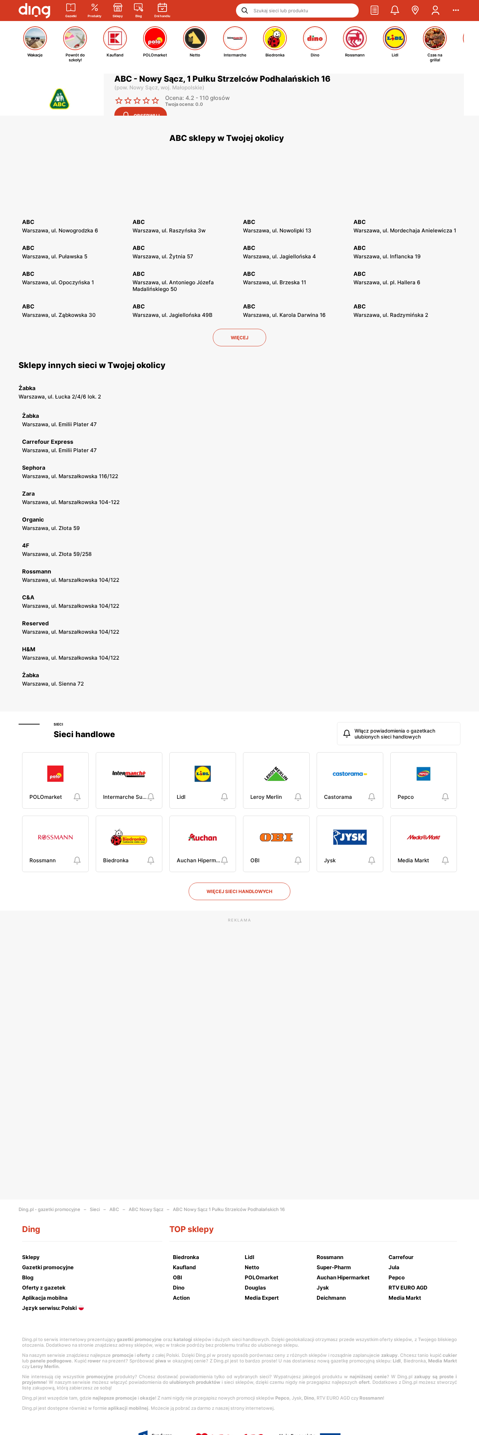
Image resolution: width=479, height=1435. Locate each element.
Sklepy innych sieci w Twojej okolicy (92, 365)
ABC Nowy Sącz (146, 1209)
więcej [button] (239, 337)
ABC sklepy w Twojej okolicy (226, 138)
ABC (114, 1209)
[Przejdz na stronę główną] (34, 10)
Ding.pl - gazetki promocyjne (49, 1209)
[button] (374, 10)
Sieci (58, 724)
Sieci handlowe (84, 734)
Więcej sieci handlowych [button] (239, 891)
